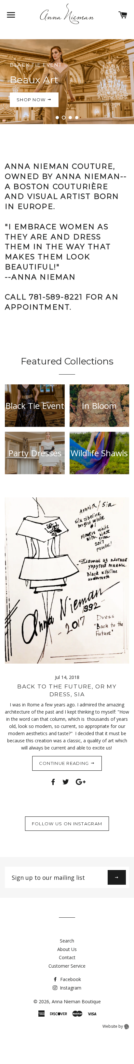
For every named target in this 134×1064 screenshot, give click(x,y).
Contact (67, 957)
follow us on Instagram (67, 823)
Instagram (70, 988)
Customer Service (67, 966)
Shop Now (32, 99)
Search (67, 941)
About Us (67, 949)
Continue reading (64, 763)
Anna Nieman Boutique (76, 1001)
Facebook (70, 979)
